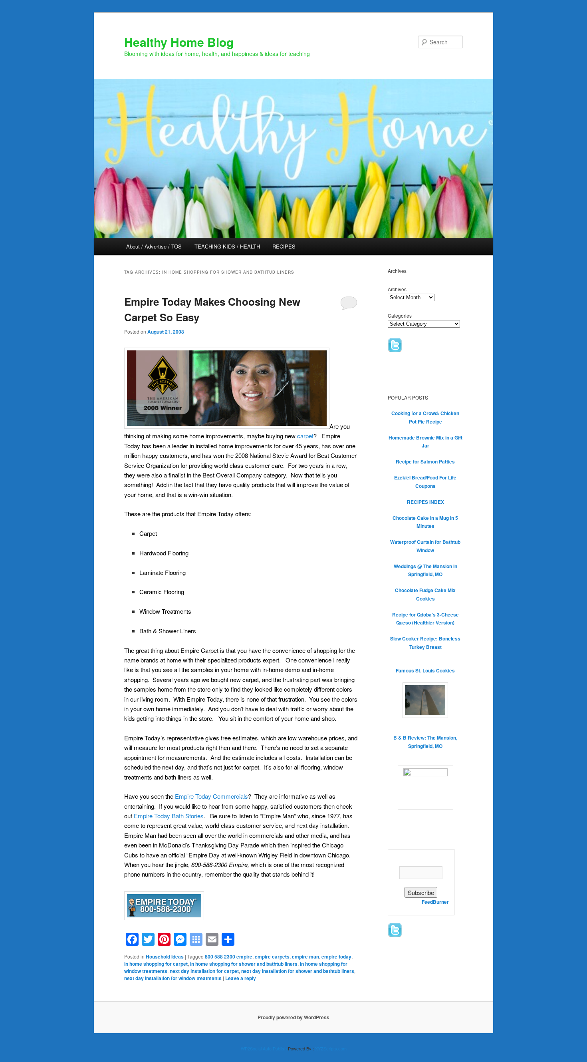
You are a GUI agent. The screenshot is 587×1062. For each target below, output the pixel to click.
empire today (336, 956)
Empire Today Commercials (211, 796)
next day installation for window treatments (173, 978)
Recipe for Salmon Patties (425, 461)
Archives (397, 289)
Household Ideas (165, 956)
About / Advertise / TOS (154, 246)
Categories (400, 315)
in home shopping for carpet (156, 963)
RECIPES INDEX (425, 501)
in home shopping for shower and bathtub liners (243, 963)
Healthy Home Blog (179, 41)
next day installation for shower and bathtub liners (297, 970)
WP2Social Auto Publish (264, 1048)
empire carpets (272, 956)
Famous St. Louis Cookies (425, 670)
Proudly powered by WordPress (293, 1017)
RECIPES (283, 246)
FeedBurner (435, 901)
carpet (305, 436)
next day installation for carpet (204, 970)
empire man (305, 956)
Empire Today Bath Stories (169, 815)
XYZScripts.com (331, 1048)
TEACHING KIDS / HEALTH (227, 246)
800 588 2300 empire (228, 956)
